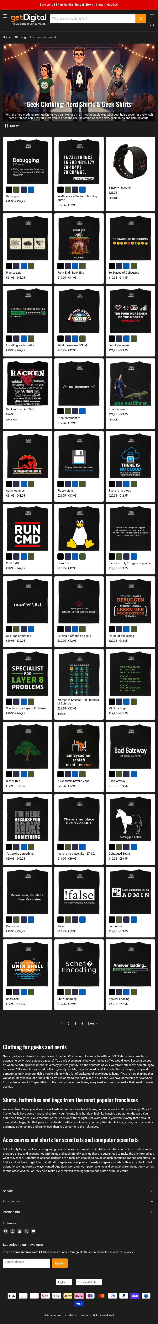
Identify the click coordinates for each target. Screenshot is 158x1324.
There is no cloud (120, 490)
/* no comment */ (68, 418)
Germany (87, 1282)
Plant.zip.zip (13, 272)
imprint (84, 1315)
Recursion (12, 926)
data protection (53, 1315)
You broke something (20, 853)
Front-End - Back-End (70, 272)
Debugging (12, 196)
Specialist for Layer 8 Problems (26, 708)
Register (60, 1263)
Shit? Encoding (66, 999)
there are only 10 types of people (130, 563)
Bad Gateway (117, 781)
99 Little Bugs (117, 708)
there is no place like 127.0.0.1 (77, 853)
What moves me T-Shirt (72, 345)
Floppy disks (65, 490)
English (62, 1282)
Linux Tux (63, 563)
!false (61, 926)
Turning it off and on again (74, 636)
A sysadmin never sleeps (73, 781)
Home (7, 37)
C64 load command (18, 636)
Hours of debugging (121, 636)
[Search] (140, 18)
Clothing (20, 37)
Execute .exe (117, 409)
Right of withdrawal (103, 1315)
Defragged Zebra (119, 853)
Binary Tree (13, 781)
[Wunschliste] (151, 16)
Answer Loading (119, 999)
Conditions (71, 1315)
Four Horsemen (119, 345)
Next (91, 1023)
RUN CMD (12, 563)
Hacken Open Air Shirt (20, 409)
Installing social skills (20, 345)
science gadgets (50, 1158)
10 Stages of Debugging (124, 272)
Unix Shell (12, 999)
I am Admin (116, 926)
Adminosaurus (15, 490)
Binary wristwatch (120, 187)
